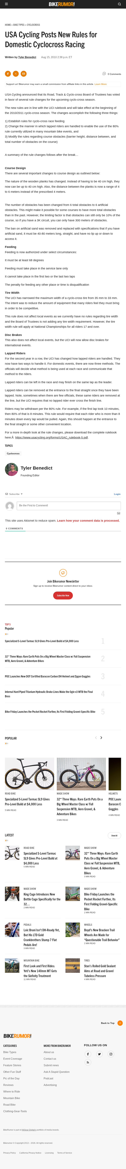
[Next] (101, 738)
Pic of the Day (11, 1078)
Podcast (48, 1078)
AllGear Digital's (29, 1130)
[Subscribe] (87, 1061)
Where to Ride (11, 1091)
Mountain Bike (31, 960)
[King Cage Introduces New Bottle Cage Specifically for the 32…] (12, 894)
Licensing (49, 1153)
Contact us (50, 1058)
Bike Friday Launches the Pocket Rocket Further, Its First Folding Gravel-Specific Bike (50, 711)
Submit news (51, 1065)
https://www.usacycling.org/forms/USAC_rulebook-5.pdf (51, 437)
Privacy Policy (9, 1153)
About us (49, 1052)
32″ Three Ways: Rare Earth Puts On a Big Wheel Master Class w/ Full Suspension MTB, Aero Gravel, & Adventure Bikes (102, 863)
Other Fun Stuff (12, 1071)
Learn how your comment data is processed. (88, 520)
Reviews (8, 1085)
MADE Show (63, 793)
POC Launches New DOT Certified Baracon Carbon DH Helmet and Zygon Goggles (47, 676)
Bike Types (9, 1052)
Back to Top (108, 1023)
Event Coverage (12, 1058)
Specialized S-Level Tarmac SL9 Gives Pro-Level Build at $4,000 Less (42, 641)
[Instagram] (110, 1053)
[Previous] (96, 738)
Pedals (27, 924)
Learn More (100, 84)
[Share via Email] (24, 74)
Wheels (88, 924)
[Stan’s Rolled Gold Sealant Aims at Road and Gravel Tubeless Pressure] (72, 965)
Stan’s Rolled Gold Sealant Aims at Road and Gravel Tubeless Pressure (100, 971)
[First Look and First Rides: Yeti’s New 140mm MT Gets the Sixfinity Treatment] (12, 965)
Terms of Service (64, 1153)
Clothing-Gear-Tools (15, 1111)
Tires (87, 960)
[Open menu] (6, 4)
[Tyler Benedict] (11, 471)
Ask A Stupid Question (57, 1071)
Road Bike (10, 793)
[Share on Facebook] (8, 74)
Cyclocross (13, 453)
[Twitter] (98, 1053)
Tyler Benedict (27, 57)
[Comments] (105, 74)
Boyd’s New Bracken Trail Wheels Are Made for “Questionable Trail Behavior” (102, 935)
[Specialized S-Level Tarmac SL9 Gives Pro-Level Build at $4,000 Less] (29, 774)
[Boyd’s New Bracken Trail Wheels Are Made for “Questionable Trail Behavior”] (72, 930)
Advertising (50, 1085)
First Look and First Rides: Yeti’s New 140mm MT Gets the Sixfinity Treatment (40, 971)
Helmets (113, 793)
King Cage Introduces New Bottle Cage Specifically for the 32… (42, 899)
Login (117, 494)
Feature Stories (12, 1065)
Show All (114, 835)
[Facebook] (87, 1053)
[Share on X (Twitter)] (16, 74)
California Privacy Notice (30, 1153)
